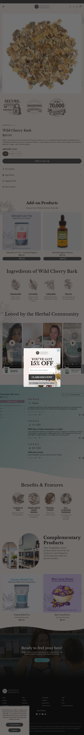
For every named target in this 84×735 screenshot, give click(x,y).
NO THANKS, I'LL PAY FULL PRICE (42, 383)
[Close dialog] (58, 350)
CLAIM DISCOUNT (42, 377)
